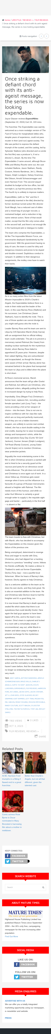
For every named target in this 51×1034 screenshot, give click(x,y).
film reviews (31, 688)
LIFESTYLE (16, 20)
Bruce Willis (26, 681)
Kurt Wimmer (19, 699)
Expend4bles (19, 688)
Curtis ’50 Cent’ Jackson (22, 685)
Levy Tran (29, 699)
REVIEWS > (28, 20)
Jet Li (7, 695)
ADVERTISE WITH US (15, 1001)
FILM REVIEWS (41, 20)
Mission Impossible (37, 702)
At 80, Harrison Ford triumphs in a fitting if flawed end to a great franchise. (11, 781)
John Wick (14, 695)
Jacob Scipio (24, 692)
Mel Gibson (10, 702)
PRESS (8, 1018)
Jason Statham (36, 692)
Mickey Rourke (21, 702)
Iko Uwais (14, 692)
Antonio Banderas (29, 678)
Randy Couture (11, 705)
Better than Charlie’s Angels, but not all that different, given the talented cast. (35, 781)
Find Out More (11, 936)
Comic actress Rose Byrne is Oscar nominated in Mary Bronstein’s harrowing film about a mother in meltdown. (12, 822)
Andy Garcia (15, 678)
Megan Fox (39, 699)
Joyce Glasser (26, 695)
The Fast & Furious (22, 709)
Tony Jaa (34, 709)
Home (7, 20)
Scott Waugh (24, 705)
